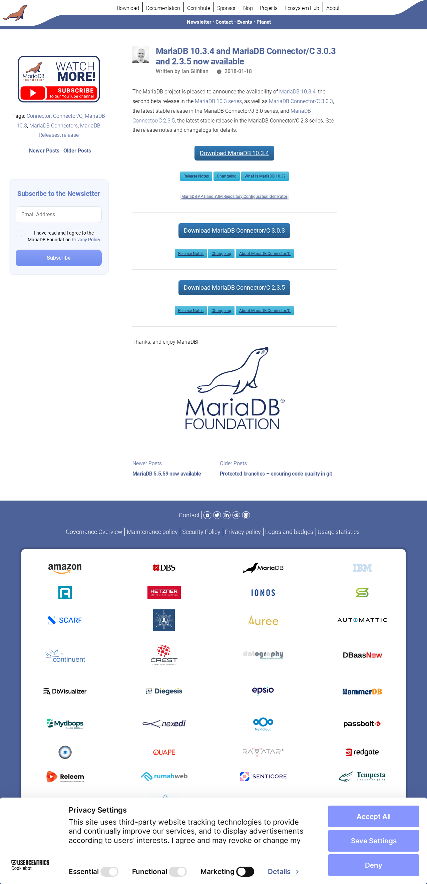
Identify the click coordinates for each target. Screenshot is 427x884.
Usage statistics (339, 531)
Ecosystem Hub (302, 8)
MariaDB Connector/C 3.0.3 (301, 101)
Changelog (227, 176)
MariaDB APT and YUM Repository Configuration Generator (234, 196)
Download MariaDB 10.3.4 (234, 153)
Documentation (163, 8)
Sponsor (226, 8)
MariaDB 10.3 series (218, 101)
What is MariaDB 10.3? (265, 176)
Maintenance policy (152, 531)
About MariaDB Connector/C (265, 253)
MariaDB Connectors (53, 125)
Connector (39, 116)
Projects (269, 8)
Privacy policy (243, 531)
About (333, 8)
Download (128, 8)
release (70, 135)
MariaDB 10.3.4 (297, 91)
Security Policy (201, 531)
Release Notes (196, 176)
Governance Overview (94, 531)
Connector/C (67, 116)
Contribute (198, 8)
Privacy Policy (86, 239)
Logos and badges (289, 531)
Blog (248, 8)
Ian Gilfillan (194, 71)
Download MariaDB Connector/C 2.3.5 (234, 287)
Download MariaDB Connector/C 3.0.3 (234, 230)
